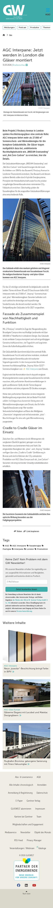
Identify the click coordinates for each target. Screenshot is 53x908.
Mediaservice (10, 832)
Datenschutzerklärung (24, 611)
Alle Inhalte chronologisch (21, 785)
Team (39, 816)
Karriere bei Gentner (23, 816)
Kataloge (42, 848)
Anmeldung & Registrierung (20, 792)
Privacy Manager (34, 840)
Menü (47, 14)
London (30, 549)
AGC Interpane (32, 369)
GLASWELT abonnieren (21, 808)
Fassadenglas (35, 546)
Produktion (42, 549)
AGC (7, 546)
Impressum (40, 808)
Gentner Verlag (33, 800)
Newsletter (25, 832)
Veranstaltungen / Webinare (22, 848)
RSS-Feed (18, 840)
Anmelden (41, 785)
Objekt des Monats (42, 832)
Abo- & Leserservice (24, 777)
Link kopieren (32, 531)
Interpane (18, 549)
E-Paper (19, 800)
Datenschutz (42, 792)
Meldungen (9, 27)
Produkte (34, 27)
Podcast (22, 27)
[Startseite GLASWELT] (11, 12)
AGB (39, 777)
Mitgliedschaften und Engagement (28, 824)
